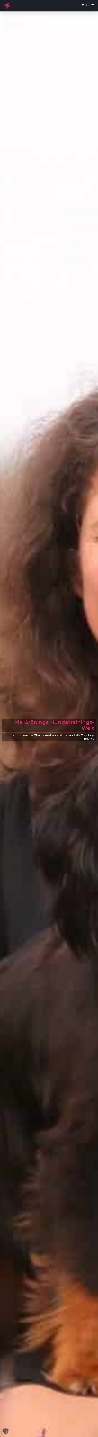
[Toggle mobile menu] (92, 5)
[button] (5, 1431)
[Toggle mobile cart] (82, 5)
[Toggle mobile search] (87, 5)
